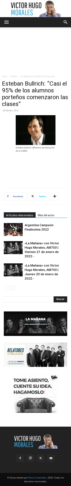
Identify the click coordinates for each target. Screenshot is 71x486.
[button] (6, 22)
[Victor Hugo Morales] (35, 8)
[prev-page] (6, 288)
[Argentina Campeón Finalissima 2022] (13, 229)
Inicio (4, 76)
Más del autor (46, 215)
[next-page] (12, 288)
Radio (14, 76)
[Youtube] (51, 458)
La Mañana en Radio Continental (37, 76)
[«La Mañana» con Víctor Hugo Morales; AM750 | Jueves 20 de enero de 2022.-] (13, 269)
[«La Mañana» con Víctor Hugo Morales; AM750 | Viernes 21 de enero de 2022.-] (13, 247)
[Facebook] (20, 458)
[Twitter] (40, 458)
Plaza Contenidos (37, 477)
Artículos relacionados (19, 215)
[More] (55, 196)
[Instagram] (30, 458)
